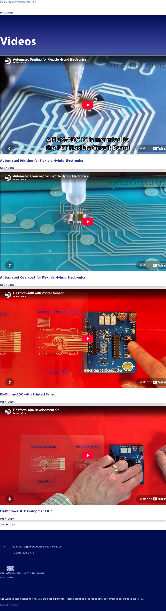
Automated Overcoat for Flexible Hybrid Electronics (43, 277)
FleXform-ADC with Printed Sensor (28, 394)
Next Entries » (7, 525)
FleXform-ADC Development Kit (26, 511)
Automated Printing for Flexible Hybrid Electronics (41, 161)
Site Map (10, 577)
